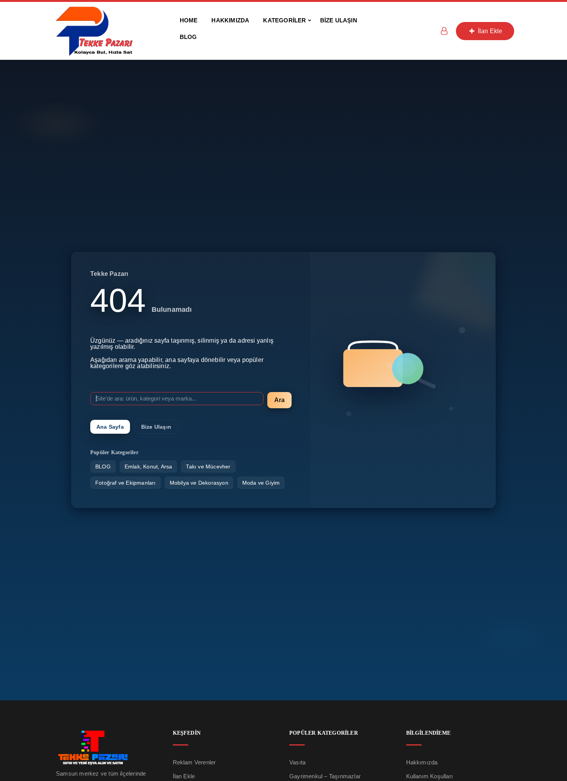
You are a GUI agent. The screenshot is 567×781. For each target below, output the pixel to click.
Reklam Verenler (194, 762)
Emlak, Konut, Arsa (148, 466)
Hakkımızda (422, 762)
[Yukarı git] (552, 744)
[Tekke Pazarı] (94, 30)
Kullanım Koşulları (429, 776)
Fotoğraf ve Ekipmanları (125, 483)
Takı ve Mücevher (208, 466)
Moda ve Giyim (261, 483)
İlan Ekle (489, 31)
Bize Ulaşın (156, 427)
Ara (279, 400)
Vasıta (297, 762)
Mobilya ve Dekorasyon (199, 483)
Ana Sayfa (110, 427)
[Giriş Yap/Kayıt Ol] (444, 31)
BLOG (103, 466)
